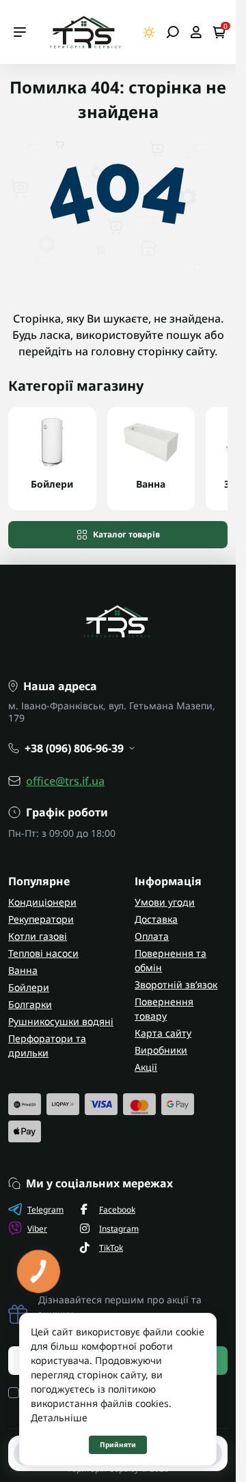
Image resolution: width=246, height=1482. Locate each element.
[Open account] (196, 32)
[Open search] (172, 32)
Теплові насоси (43, 953)
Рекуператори (41, 919)
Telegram (45, 1209)
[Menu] (20, 32)
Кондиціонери (42, 901)
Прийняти (118, 1444)
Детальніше (59, 1417)
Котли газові (37, 936)
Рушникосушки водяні (60, 1021)
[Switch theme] (149, 32)
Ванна (23, 970)
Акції (146, 1067)
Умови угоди (165, 901)
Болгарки (30, 1004)
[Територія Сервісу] (85, 32)
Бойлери (28, 987)
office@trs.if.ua (65, 781)
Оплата (152, 936)
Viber (37, 1228)
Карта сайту (163, 1032)
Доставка (156, 919)
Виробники (161, 1049)
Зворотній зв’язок (176, 984)
